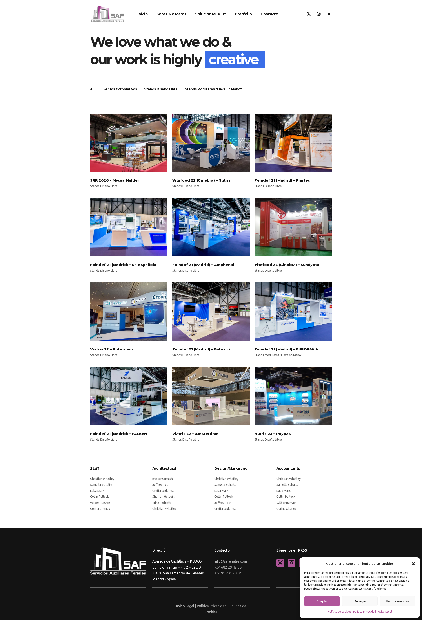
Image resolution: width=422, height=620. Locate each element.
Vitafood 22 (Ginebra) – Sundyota (287, 265)
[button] (413, 563)
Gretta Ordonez (163, 490)
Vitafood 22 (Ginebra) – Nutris (201, 180)
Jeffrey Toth (160, 484)
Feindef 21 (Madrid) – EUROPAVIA (286, 349)
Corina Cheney (100, 508)
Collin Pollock (99, 496)
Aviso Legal (385, 611)
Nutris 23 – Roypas (273, 434)
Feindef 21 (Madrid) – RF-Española (123, 265)
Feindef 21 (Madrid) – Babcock (201, 349)
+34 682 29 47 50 (228, 567)
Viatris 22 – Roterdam (111, 349)
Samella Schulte (101, 484)
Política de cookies (339, 611)
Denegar (360, 601)
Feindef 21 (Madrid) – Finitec (282, 180)
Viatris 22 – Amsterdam (195, 434)
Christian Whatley (102, 479)
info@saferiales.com (230, 561)
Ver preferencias (397, 601)
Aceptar (322, 601)
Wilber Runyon (100, 502)
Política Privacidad (364, 611)
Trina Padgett (161, 502)
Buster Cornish (162, 479)
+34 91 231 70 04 (228, 573)
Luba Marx (97, 490)
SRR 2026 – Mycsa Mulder (114, 180)
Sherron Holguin (163, 496)
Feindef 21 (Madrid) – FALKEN (118, 434)
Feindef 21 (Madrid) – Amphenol (203, 265)
